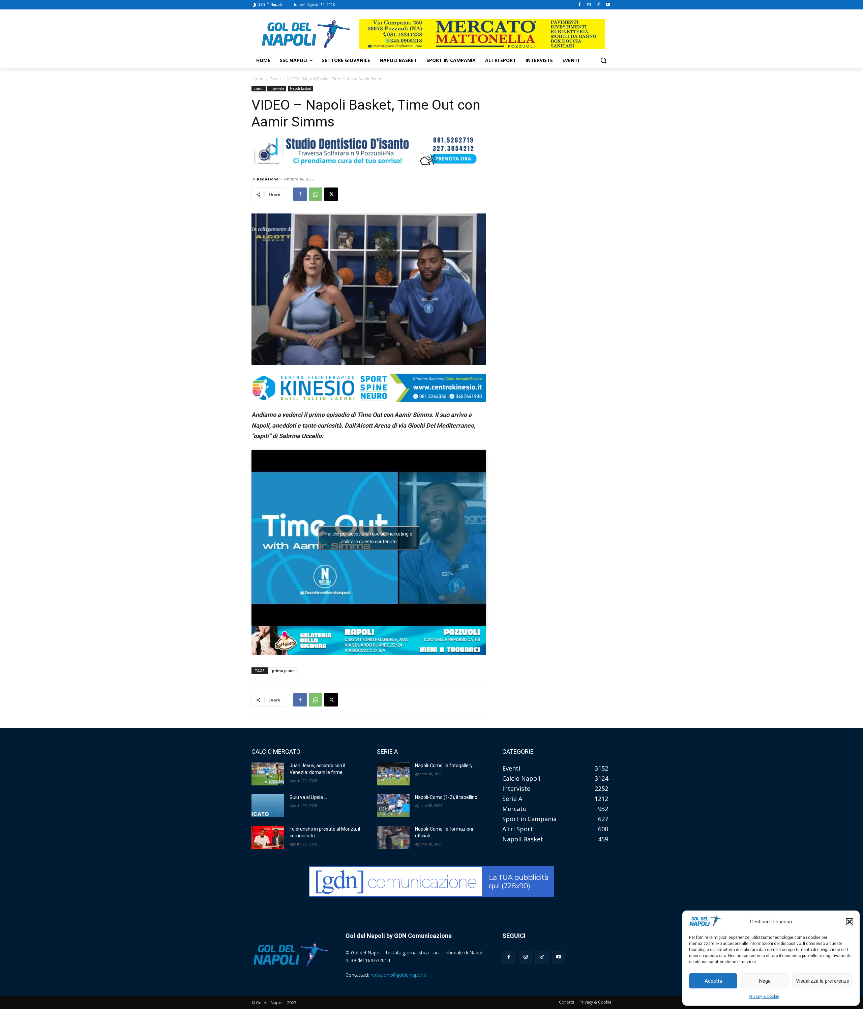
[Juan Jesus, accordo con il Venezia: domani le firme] (267, 773)
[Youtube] (608, 5)
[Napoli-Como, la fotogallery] (393, 773)
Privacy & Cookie (764, 996)
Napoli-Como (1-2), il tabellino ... (448, 797)
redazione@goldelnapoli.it (398, 975)
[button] (849, 921)
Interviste (276, 88)
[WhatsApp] (315, 194)
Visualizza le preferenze (822, 981)
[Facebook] (580, 5)
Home (257, 79)
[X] (331, 194)
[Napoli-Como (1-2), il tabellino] (393, 805)
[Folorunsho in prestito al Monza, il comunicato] (267, 837)
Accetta (713, 981)
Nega (765, 981)
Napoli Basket (300, 88)
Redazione (267, 178)
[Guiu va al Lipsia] (267, 805)
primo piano (283, 670)
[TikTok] (598, 5)
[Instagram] (589, 5)
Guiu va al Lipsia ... (308, 797)
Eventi (275, 79)
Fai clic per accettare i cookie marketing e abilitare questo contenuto (368, 537)
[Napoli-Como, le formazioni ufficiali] (393, 837)
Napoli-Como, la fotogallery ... (446, 765)
